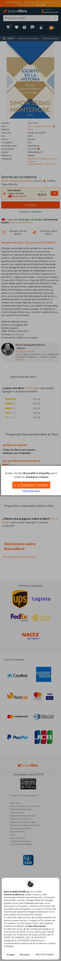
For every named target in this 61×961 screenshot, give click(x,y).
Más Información (44, 954)
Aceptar (10, 954)
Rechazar (25, 954)
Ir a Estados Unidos (31, 485)
